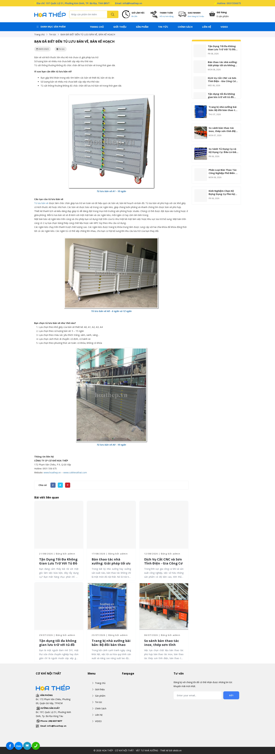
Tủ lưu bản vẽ (41, 203)
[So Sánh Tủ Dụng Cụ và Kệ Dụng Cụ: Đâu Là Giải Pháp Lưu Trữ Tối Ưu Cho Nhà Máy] (200, 149)
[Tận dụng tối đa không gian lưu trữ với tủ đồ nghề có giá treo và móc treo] (200, 94)
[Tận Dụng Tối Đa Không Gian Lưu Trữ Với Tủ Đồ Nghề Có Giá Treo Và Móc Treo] (200, 46)
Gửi (231, 695)
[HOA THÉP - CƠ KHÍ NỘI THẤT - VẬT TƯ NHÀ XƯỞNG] (50, 14)
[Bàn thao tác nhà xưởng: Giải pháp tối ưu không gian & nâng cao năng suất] (200, 62)
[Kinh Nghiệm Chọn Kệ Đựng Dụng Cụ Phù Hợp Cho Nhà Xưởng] (200, 191)
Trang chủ (97, 26)
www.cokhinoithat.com (75, 472)
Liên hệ (206, 26)
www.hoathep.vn (52, 472)
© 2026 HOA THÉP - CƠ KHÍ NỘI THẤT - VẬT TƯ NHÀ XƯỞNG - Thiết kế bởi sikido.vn (138, 750)
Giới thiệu (119, 26)
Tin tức (163, 26)
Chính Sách (185, 26)
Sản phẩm (142, 26)
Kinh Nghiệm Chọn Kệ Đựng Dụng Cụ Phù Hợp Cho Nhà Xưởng (222, 194)
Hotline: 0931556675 (228, 3)
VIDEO (224, 26)
